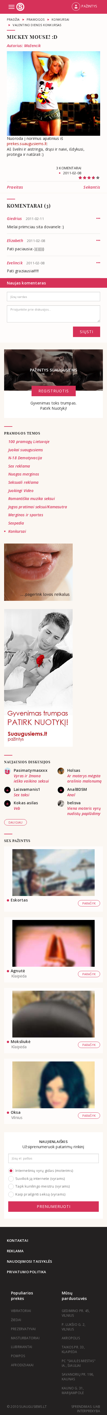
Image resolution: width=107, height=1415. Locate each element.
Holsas (73, 770)
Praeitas (15, 187)
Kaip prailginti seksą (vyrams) (40, 1194)
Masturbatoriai (25, 1338)
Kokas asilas (26, 802)
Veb (17, 808)
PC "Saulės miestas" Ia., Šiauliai (78, 1363)
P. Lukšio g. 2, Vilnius (73, 1327)
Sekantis (91, 187)
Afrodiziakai (22, 1365)
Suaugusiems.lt (21, 7)
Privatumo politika (26, 1271)
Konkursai (17, 531)
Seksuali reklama (23, 482)
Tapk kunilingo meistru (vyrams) (42, 1186)
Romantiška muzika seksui (31, 498)
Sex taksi (21, 794)
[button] (84, 6)
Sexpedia (16, 523)
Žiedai (16, 1320)
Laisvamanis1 (27, 789)
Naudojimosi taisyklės (29, 1261)
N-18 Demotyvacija (25, 457)
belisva (74, 802)
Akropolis (71, 1338)
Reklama (15, 1250)
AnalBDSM (77, 789)
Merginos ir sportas (25, 514)
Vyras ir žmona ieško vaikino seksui (31, 778)
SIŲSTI (86, 331)
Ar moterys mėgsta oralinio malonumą (84, 778)
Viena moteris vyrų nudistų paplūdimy (84, 811)
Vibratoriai (21, 1310)
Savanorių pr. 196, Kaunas (78, 1376)
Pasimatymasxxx (30, 770)
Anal (71, 794)
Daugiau (15, 822)
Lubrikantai (21, 1347)
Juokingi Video (20, 490)
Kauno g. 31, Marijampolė (73, 1390)
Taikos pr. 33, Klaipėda (73, 1349)
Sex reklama (19, 466)
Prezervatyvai (23, 1329)
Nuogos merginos (23, 474)
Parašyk (89, 903)
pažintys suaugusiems (53, 370)
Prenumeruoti (54, 1206)
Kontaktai (17, 1240)
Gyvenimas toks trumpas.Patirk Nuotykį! (53, 405)
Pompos (18, 1356)
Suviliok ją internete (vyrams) (40, 1178)
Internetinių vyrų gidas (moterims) (44, 1170)
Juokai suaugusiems (25, 449)
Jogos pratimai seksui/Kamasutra (37, 506)
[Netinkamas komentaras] (98, 218)
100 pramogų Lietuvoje (28, 441)
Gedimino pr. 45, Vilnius (76, 1313)
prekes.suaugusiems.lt (27, 143)
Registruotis (53, 390)
